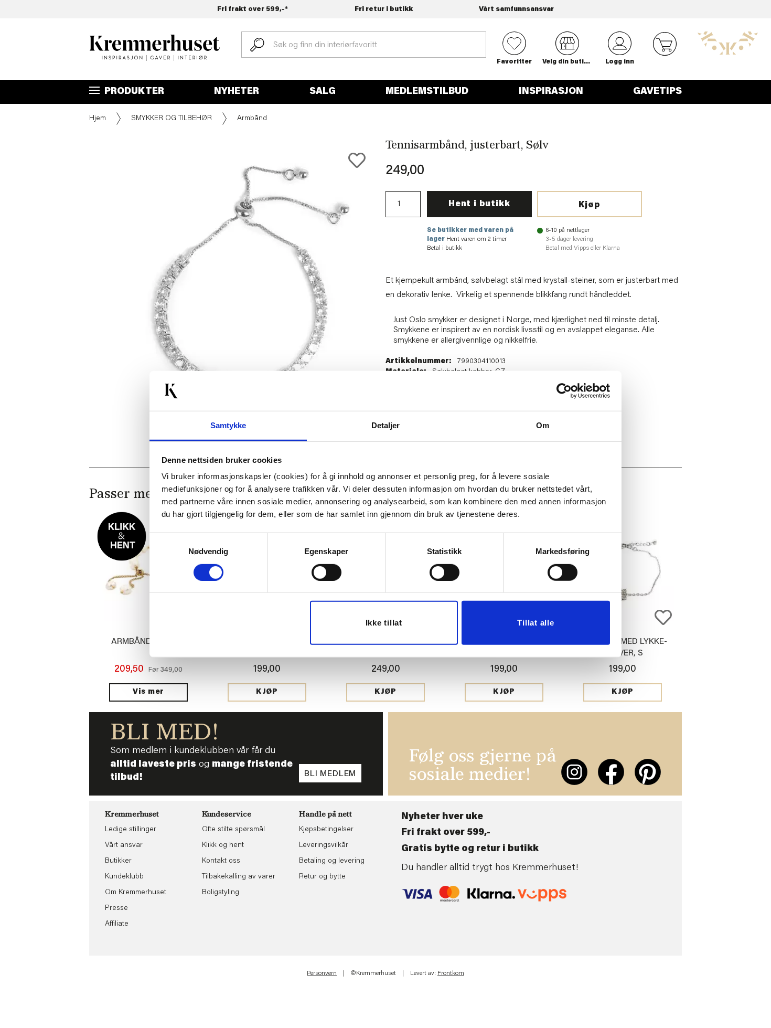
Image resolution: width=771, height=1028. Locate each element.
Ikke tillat (384, 622)
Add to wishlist (663, 617)
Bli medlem (330, 774)
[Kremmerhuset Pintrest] (648, 772)
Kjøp (590, 205)
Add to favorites (357, 160)
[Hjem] (154, 48)
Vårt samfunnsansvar (516, 9)
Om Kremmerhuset (135, 892)
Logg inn (619, 62)
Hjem (97, 118)
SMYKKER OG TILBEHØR (171, 118)
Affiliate (116, 924)
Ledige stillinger (130, 829)
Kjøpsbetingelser (326, 829)
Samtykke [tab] (228, 425)
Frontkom (450, 973)
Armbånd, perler (148, 642)
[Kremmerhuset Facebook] (611, 772)
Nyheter (236, 92)
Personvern (322, 973)
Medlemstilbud (426, 92)
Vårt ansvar (124, 845)
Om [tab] (542, 425)
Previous (81, 279)
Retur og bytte (322, 877)
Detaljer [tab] (385, 425)
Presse (116, 908)
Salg (322, 92)
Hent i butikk (479, 204)
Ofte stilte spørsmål (233, 829)
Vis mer (148, 692)
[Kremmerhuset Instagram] (574, 772)
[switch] (326, 572)
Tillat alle (535, 622)
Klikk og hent (223, 845)
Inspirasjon (551, 92)
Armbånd (252, 118)
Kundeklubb (124, 877)
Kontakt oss (221, 861)
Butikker (118, 861)
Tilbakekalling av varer (238, 877)
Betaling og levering (332, 861)
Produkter (133, 92)
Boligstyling (220, 892)
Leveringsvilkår (323, 845)
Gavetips (657, 92)
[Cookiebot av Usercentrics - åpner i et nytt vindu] (564, 391)
